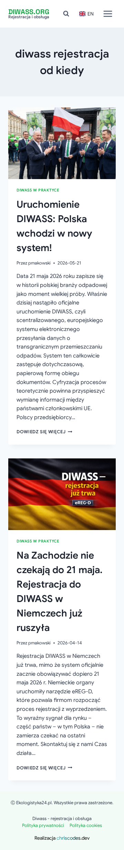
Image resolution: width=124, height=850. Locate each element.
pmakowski (39, 263)
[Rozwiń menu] (108, 14)
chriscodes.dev (73, 838)
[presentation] (62, 143)
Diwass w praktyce (38, 190)
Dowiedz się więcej (44, 432)
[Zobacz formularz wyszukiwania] (66, 14)
